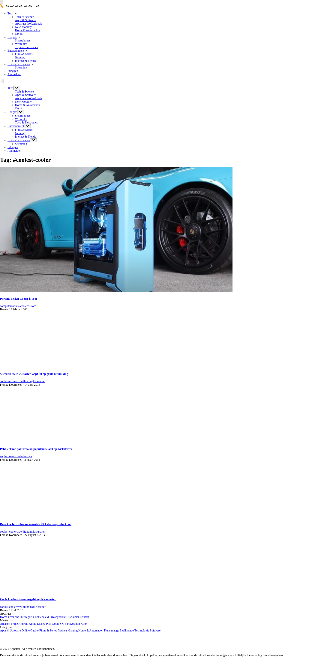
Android (23, 623)
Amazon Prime (9, 623)
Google (57, 623)
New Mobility (23, 27)
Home (4, 617)
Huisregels (26, 617)
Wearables (21, 43)
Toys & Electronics (26, 47)
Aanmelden (14, 74)
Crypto (19, 33)
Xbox (84, 623)
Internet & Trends (25, 60)
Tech (10, 13)
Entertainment (16, 50)
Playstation (74, 623)
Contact (84, 617)
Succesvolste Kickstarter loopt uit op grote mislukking (34, 374)
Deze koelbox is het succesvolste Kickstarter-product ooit (35, 524)
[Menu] (1, 2)
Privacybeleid (58, 617)
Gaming (20, 57)
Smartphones (22, 40)
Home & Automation (27, 30)
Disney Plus (44, 623)
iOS (64, 623)
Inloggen (13, 70)
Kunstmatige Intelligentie (119, 630)
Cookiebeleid (41, 617)
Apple (33, 623)
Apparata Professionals (28, 23)
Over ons (14, 617)
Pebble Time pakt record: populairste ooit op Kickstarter (36, 449)
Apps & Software (25, 20)
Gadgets (12, 37)
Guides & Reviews (19, 64)
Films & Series (23, 54)
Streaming (21, 67)
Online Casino (30, 630)
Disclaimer (73, 617)
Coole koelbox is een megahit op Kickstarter (28, 599)
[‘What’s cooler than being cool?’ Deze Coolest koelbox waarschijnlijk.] (51, 592)
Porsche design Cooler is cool (18, 298)
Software (155, 630)
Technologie (142, 630)
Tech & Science (24, 16)
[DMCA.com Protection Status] (4, 642)
